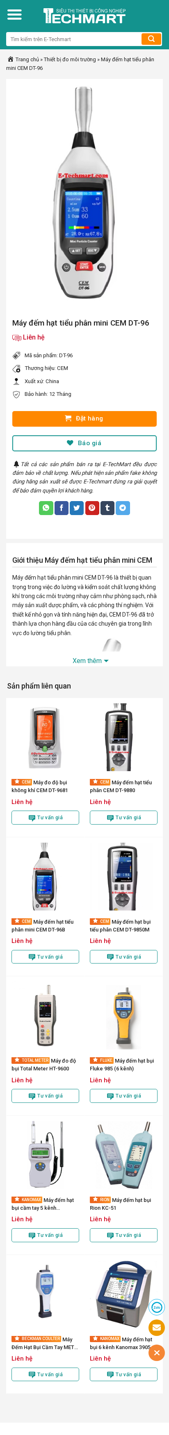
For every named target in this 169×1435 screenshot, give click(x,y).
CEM (62, 368)
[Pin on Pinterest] (92, 508)
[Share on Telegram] (123, 508)
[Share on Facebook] (62, 508)
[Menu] (14, 14)
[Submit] (151, 39)
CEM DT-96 (98, 577)
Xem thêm (87, 661)
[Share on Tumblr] (107, 508)
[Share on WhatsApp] (46, 508)
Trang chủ (26, 59)
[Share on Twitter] (77, 508)
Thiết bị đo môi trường (70, 59)
